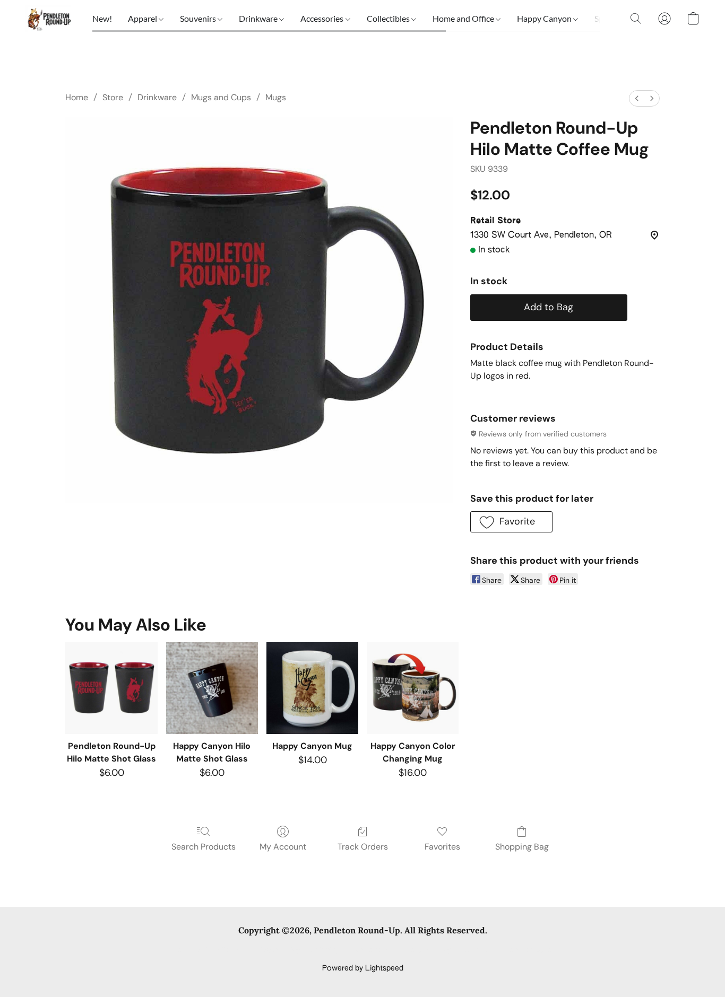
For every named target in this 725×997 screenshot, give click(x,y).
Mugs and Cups (221, 97)
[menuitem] (636, 98)
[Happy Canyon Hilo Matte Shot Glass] (212, 688)
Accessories (322, 18)
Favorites (442, 846)
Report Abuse (528, 950)
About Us (478, 950)
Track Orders (363, 846)
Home (76, 97)
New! (102, 18)
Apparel (143, 18)
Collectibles (389, 18)
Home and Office (464, 18)
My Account (283, 846)
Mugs (275, 97)
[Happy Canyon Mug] (312, 688)
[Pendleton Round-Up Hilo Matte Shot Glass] (111, 688)
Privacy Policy (276, 950)
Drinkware (259, 18)
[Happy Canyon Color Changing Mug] (413, 688)
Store (112, 97)
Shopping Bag (522, 846)
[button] (48, 18)
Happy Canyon (545, 18)
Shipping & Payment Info (352, 950)
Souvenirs (199, 18)
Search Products (203, 846)
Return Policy (428, 950)
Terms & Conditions (208, 950)
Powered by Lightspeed (362, 968)
